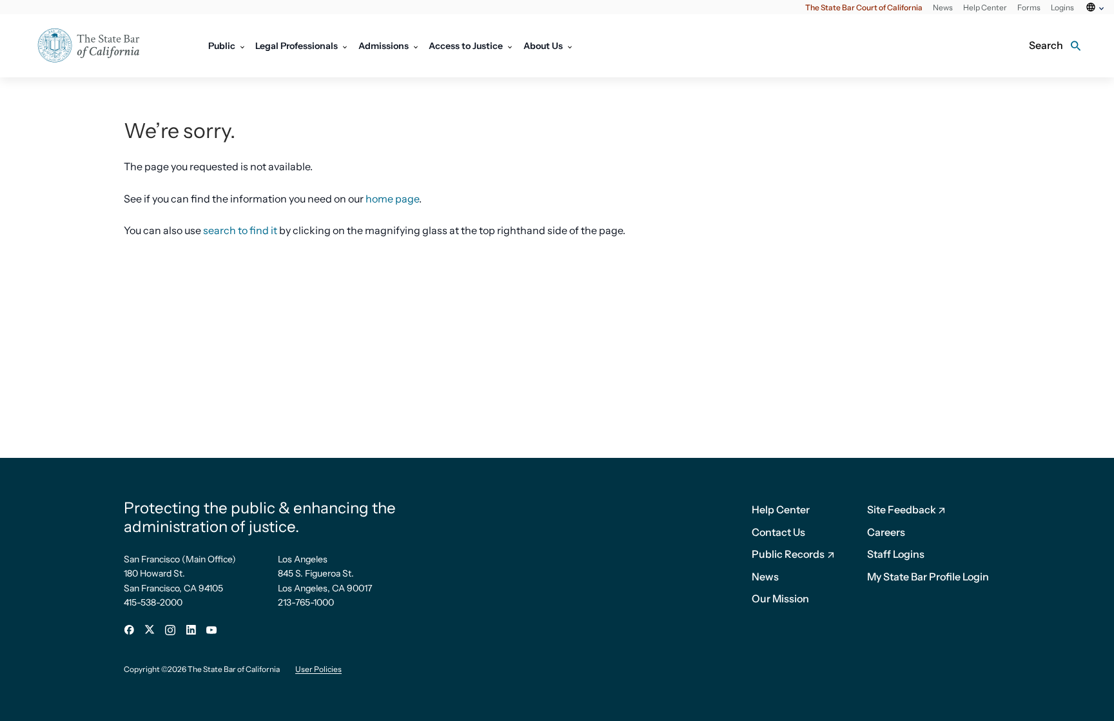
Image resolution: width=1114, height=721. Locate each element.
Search (1046, 45)
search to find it (240, 230)
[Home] (96, 45)
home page (392, 198)
